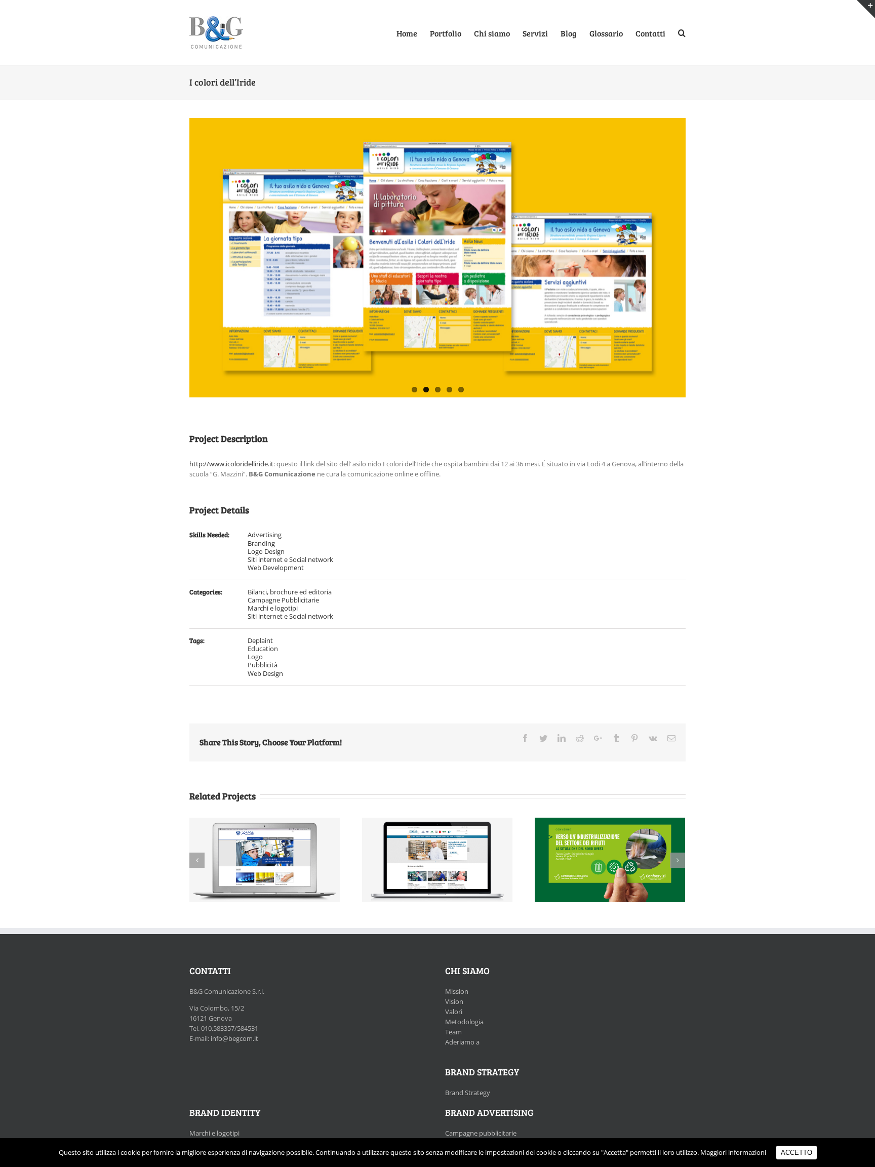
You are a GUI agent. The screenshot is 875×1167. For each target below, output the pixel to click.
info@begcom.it (234, 1038)
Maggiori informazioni (733, 1152)
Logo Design (266, 551)
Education (263, 648)
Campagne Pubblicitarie (283, 600)
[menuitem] (413, 32)
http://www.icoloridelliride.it (231, 463)
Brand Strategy (467, 1092)
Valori (453, 1011)
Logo (255, 656)
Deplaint (260, 640)
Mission (456, 991)
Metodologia (464, 1021)
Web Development (276, 567)
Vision (454, 1001)
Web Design (265, 673)
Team (453, 1031)
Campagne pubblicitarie (480, 1133)
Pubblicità (262, 664)
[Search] (682, 32)
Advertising (265, 534)
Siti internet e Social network (290, 559)
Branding (261, 543)
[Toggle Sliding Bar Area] (866, 9)
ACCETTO (796, 1152)
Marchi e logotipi (273, 608)
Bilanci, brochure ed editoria (290, 591)
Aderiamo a (462, 1042)
